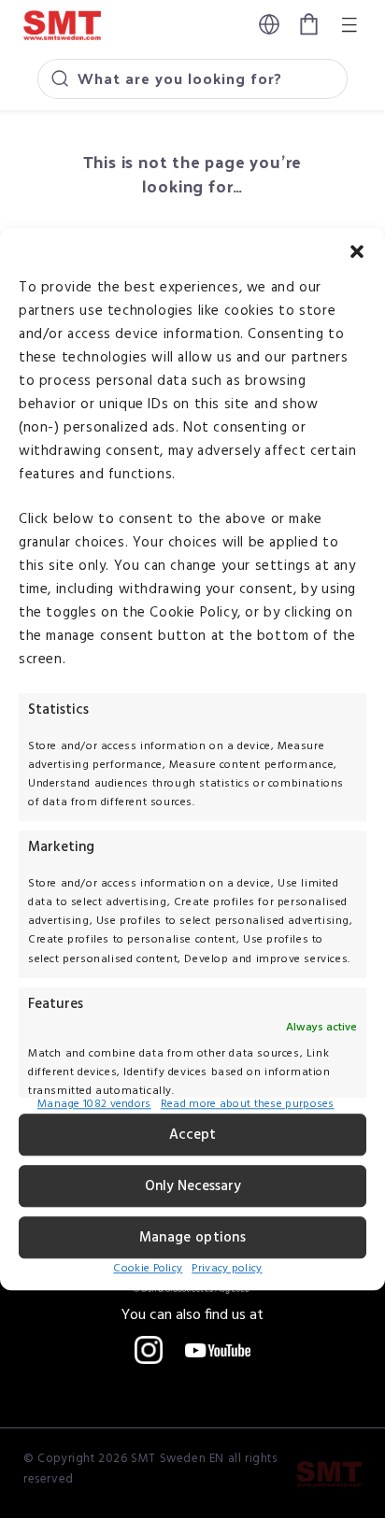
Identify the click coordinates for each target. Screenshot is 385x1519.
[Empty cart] (309, 25)
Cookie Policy (147, 1268)
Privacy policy (227, 1268)
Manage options (192, 1238)
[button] (357, 251)
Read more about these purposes (248, 1106)
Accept (192, 1135)
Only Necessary (193, 1186)
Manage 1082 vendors (94, 1106)
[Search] (59, 78)
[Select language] (269, 24)
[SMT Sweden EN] (329, 1474)
